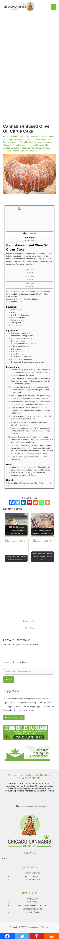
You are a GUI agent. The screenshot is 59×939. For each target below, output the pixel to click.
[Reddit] (35, 502)
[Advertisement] (29, 42)
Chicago (48, 145)
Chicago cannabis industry (31, 148)
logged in (19, 644)
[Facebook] (12, 502)
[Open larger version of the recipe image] (29, 218)
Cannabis (14, 142)
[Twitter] (17, 502)
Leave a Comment (29, 151)
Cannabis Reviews (36, 145)
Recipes (51, 137)
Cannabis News (19, 145)
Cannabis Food (26, 142)
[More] (47, 502)
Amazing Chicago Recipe (15, 139)
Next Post (29, 628)
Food (44, 137)
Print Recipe (30, 233)
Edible (38, 137)
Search (8, 679)
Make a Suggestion (13, 717)
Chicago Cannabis (11, 148)
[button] (26, 238)
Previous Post (29, 621)
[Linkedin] (23, 502)
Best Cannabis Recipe (37, 139)
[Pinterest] (29, 502)
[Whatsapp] (41, 502)
